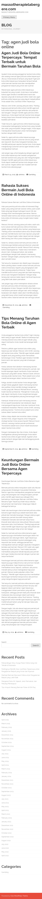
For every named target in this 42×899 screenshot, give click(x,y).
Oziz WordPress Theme (19, 896)
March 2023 (5, 814)
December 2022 (7, 825)
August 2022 (6, 840)
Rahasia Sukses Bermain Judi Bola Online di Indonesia (18, 189)
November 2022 (7, 829)
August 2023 (6, 795)
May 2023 (5, 806)
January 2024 (6, 776)
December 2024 (7, 735)
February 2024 (6, 773)
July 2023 (4, 799)
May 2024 (5, 761)
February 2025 (6, 727)
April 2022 (5, 856)
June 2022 (5, 848)
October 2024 (6, 742)
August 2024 (6, 750)
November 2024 (7, 739)
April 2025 (5, 720)
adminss (21, 174)
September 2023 (7, 791)
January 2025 (6, 731)
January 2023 (6, 822)
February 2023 (6, 818)
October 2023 (6, 788)
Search (3, 642)
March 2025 (5, 723)
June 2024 (5, 757)
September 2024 (7, 746)
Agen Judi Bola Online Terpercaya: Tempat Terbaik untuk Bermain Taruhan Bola (21, 59)
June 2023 (5, 803)
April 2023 (5, 810)
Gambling (32, 174)
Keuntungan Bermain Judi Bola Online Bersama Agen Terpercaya (20, 466)
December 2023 (7, 780)
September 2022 (7, 837)
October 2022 (6, 833)
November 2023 (7, 784)
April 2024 (5, 765)
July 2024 (4, 754)
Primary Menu (9, 17)
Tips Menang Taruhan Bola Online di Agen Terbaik (20, 322)
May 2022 (5, 852)
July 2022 (4, 844)
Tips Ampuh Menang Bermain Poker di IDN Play (18, 687)
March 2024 (5, 769)
